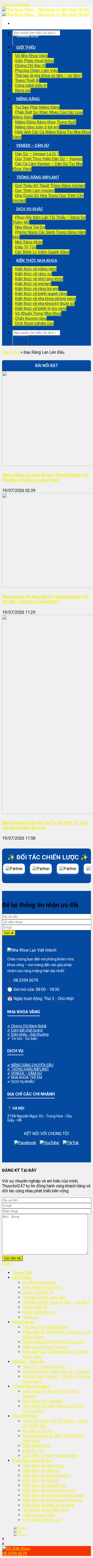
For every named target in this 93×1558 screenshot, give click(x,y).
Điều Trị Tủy (25, 247)
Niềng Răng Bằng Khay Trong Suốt (45, 122)
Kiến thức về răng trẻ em (36, 288)
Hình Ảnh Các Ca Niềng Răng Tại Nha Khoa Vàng (51, 135)
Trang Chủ (27, 35)
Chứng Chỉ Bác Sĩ (30, 65)
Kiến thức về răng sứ (33, 273)
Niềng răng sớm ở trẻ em (37, 127)
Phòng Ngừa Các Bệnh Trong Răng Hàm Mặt (49, 235)
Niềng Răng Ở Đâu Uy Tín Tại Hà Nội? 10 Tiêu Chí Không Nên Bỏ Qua (45, 825)
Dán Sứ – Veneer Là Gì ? (37, 153)
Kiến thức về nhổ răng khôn (39, 278)
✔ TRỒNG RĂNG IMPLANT (28, 1069)
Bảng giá (23, 90)
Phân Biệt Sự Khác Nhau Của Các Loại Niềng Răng (47, 115)
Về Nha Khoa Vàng (31, 55)
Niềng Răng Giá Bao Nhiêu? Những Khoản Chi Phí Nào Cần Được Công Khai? (45, 478)
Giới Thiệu (26, 47)
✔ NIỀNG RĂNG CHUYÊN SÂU (30, 1065)
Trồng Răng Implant (37, 177)
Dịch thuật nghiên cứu (34, 323)
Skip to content (15, 4)
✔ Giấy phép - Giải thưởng (28, 1034)
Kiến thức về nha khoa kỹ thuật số (45, 303)
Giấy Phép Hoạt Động (34, 60)
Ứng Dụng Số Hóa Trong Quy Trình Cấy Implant (48, 198)
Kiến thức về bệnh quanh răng (41, 293)
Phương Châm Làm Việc (36, 70)
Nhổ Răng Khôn (29, 242)
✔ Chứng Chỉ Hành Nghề (26, 1026)
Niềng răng (28, 99)
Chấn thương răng (31, 318)
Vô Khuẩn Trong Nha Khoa (38, 313)
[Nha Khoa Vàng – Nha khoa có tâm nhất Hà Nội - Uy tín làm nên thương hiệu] (46, 12)
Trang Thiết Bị (27, 80)
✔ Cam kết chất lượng (25, 1030)
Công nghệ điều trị (31, 85)
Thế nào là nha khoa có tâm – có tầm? (48, 75)
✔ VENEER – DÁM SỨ (24, 1073)
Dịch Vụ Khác (29, 209)
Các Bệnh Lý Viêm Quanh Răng (42, 252)
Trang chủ (10, 352)
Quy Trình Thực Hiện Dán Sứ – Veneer (48, 158)
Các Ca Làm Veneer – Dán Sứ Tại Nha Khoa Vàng (47, 166)
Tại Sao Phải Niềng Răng (37, 107)
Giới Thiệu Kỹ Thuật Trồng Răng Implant (50, 185)
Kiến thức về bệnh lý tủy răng (40, 308)
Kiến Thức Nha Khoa (36, 260)
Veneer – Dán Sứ (32, 145)
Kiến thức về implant (33, 283)
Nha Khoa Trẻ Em (30, 227)
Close (7, 1263)
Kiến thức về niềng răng (36, 269)
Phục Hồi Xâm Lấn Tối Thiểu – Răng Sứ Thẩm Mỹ (49, 220)
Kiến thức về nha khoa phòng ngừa (45, 298)
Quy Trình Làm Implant (35, 190)
